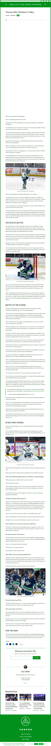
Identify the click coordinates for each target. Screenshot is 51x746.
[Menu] (45, 4)
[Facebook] (41, 1)
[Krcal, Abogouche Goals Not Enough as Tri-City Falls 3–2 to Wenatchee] (39, 697)
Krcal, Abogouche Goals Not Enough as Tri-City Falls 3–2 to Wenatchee (39, 705)
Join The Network (25, 736)
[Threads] (26, 729)
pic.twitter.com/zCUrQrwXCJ (37, 391)
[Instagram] (46, 1)
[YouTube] (48, 1)
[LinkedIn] (28, 729)
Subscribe (36, 657)
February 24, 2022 (30, 394)
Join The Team (25, 734)
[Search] (6, 4)
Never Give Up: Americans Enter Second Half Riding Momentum (11, 705)
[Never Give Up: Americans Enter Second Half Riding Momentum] (12, 697)
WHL (18, 15)
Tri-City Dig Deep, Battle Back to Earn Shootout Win (25, 705)
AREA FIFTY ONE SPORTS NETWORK (25, 4)
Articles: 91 (25, 683)
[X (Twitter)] (43, 1)
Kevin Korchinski (16, 618)
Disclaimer (25, 739)
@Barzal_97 (22, 389)
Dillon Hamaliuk (33, 493)
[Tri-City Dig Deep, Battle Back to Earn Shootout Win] (25, 697)
